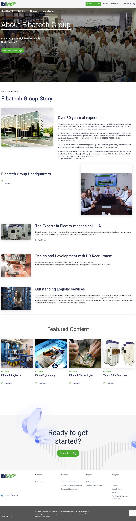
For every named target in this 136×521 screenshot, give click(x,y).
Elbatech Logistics (11, 375)
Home (4, 91)
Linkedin (6, 495)
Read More (42, 240)
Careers (114, 485)
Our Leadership (8, 182)
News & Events (48, 11)
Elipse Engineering (93, 8)
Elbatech (90, 16)
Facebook (17, 495)
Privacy (114, 493)
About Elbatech (7, 11)
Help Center (90, 482)
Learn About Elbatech (10, 50)
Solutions (21, 11)
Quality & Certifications (111, 4)
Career (89, 4)
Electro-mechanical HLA (69, 482)
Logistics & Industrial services (71, 485)
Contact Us (127, 4)
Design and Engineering (69, 489)
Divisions (33, 11)
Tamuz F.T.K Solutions (115, 375)
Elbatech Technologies (81, 375)
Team (113, 482)
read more (8, 383)
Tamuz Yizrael (92, 12)
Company (5, 371)
